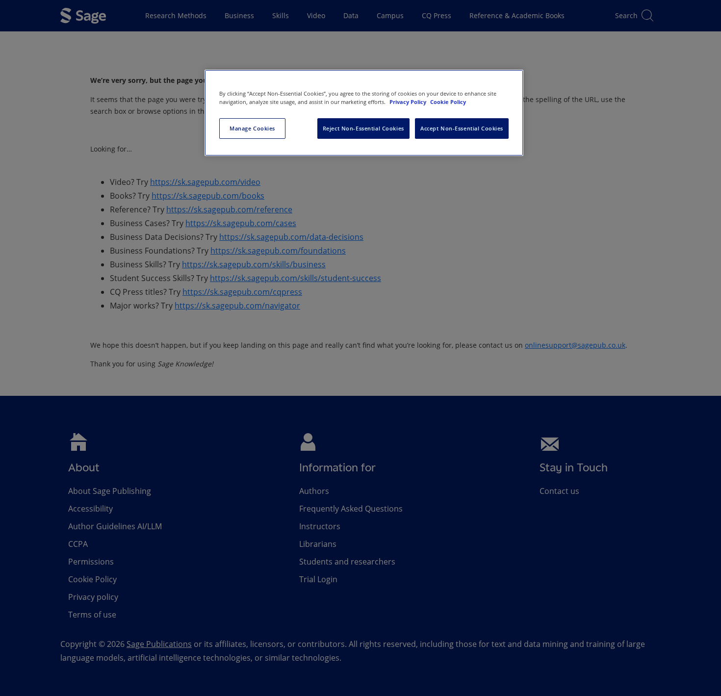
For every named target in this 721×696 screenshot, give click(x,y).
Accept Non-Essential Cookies (461, 128)
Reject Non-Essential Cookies (363, 128)
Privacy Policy (408, 101)
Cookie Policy (448, 101)
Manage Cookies (252, 128)
